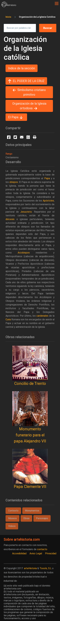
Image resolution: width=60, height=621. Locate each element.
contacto (42, 549)
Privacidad (50, 553)
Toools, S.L (46, 568)
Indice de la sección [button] (21, 68)
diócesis (10, 219)
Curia (8, 319)
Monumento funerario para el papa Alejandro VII (30, 435)
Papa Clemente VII (30, 486)
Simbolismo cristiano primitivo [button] (31, 92)
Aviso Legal (36, 553)
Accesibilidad (19, 553)
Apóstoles (48, 200)
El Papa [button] (13, 117)
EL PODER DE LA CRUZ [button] (28, 81)
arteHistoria (30, 568)
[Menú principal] (56, 3)
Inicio (8, 17)
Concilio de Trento (30, 383)
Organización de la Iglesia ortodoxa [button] (29, 106)
